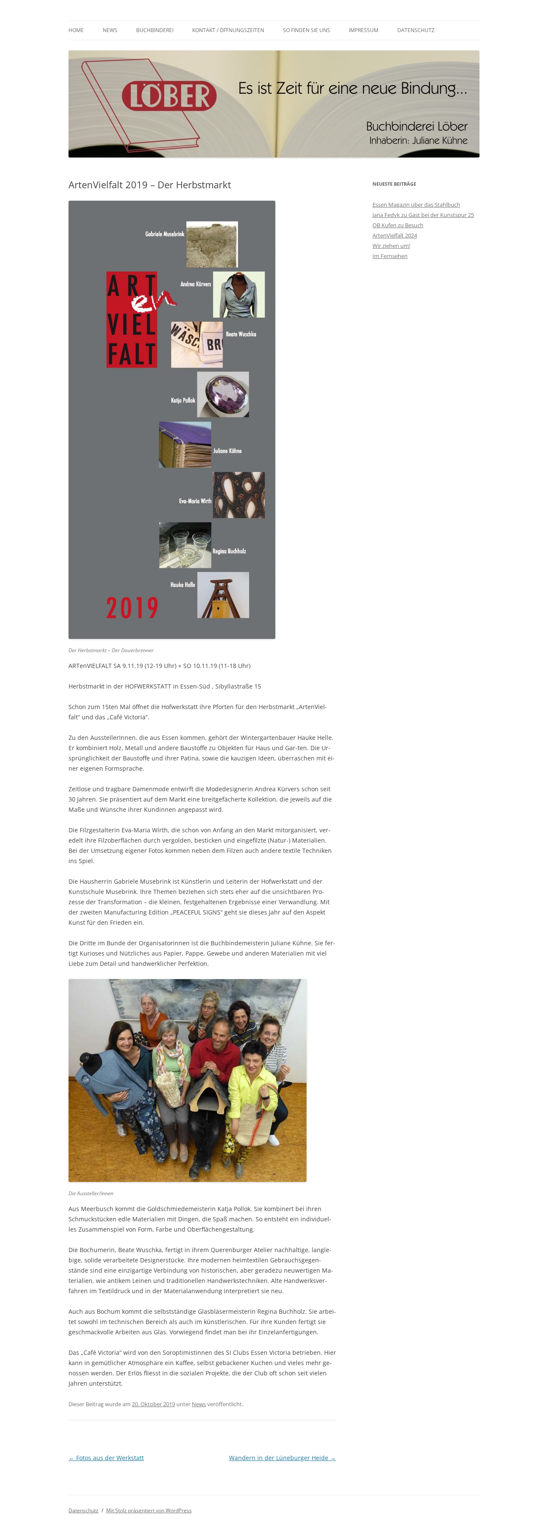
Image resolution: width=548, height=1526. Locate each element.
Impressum (363, 30)
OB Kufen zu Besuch (397, 225)
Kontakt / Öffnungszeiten (228, 30)
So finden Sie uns (306, 30)
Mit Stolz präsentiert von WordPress (149, 1510)
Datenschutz (416, 30)
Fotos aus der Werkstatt (106, 1458)
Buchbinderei (154, 30)
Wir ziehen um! (391, 245)
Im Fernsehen (390, 256)
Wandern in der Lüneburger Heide (282, 1458)
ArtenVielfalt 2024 (394, 235)
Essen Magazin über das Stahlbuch (416, 204)
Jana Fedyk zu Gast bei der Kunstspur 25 (423, 215)
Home (76, 30)
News (110, 30)
